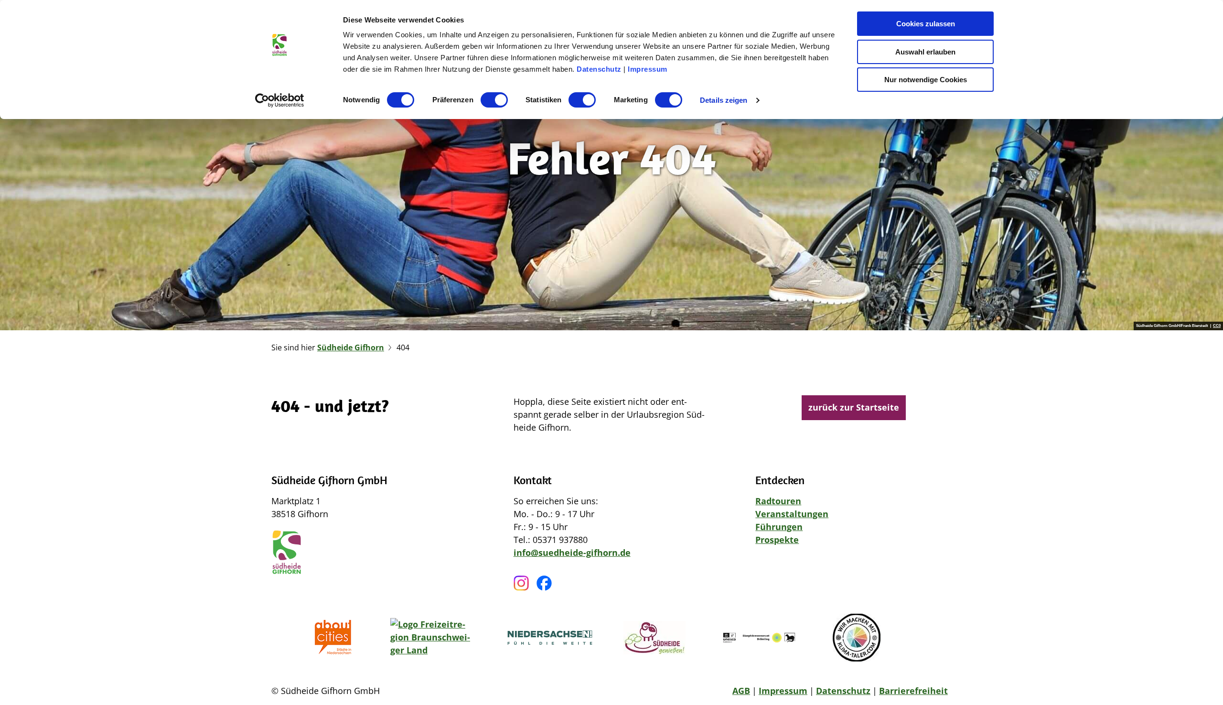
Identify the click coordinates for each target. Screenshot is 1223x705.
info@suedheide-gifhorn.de (572, 552)
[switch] (494, 100)
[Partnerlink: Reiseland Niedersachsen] (550, 637)
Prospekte (777, 539)
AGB (741, 690)
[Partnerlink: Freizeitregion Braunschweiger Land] (433, 637)
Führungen (779, 526)
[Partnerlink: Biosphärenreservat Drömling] (759, 637)
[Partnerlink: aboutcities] (336, 637)
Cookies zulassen (925, 24)
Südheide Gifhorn (350, 347)
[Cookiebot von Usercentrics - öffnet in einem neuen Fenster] (280, 100)
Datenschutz (599, 69)
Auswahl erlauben (925, 52)
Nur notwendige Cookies (925, 80)
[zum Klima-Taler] (856, 637)
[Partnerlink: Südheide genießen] (654, 637)
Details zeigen (723, 100)
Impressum (647, 69)
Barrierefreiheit (913, 690)
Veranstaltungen (791, 514)
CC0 (1217, 326)
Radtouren (778, 501)
